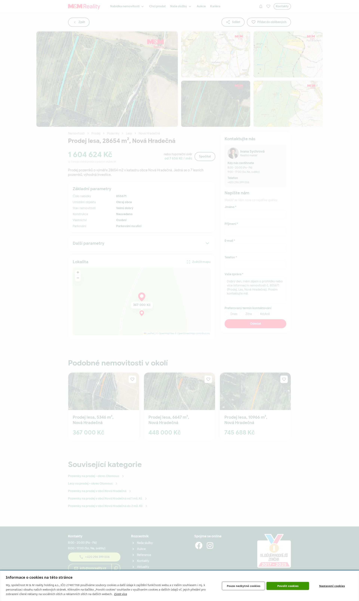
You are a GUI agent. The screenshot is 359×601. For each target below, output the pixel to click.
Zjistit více (120, 594)
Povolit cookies (287, 586)
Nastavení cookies (332, 586)
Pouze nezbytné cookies (243, 586)
